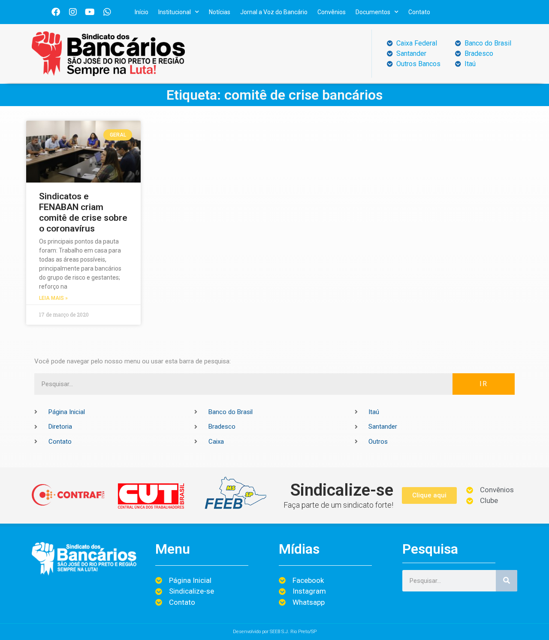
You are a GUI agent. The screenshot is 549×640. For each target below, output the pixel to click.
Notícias (219, 12)
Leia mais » (53, 298)
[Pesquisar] (506, 580)
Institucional (174, 12)
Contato (419, 12)
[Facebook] (55, 12)
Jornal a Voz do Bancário (274, 12)
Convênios (331, 12)
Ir (484, 384)
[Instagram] (73, 12)
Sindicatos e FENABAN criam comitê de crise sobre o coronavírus (83, 212)
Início (141, 12)
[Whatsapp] (107, 12)
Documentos (373, 12)
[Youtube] (90, 12)
